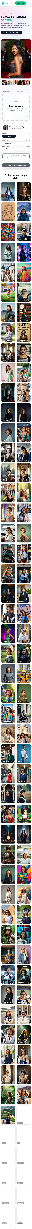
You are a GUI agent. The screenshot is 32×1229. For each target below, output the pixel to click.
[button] (16, 107)
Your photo (6, 91)
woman (9, 136)
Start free (20, 3)
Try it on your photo (12, 32)
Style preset (6, 123)
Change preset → (25, 123)
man (23, 136)
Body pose (5, 140)
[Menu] (28, 3)
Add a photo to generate (17, 165)
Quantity (5, 146)
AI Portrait (3, 13)
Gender (4, 133)
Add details (9, 152)
